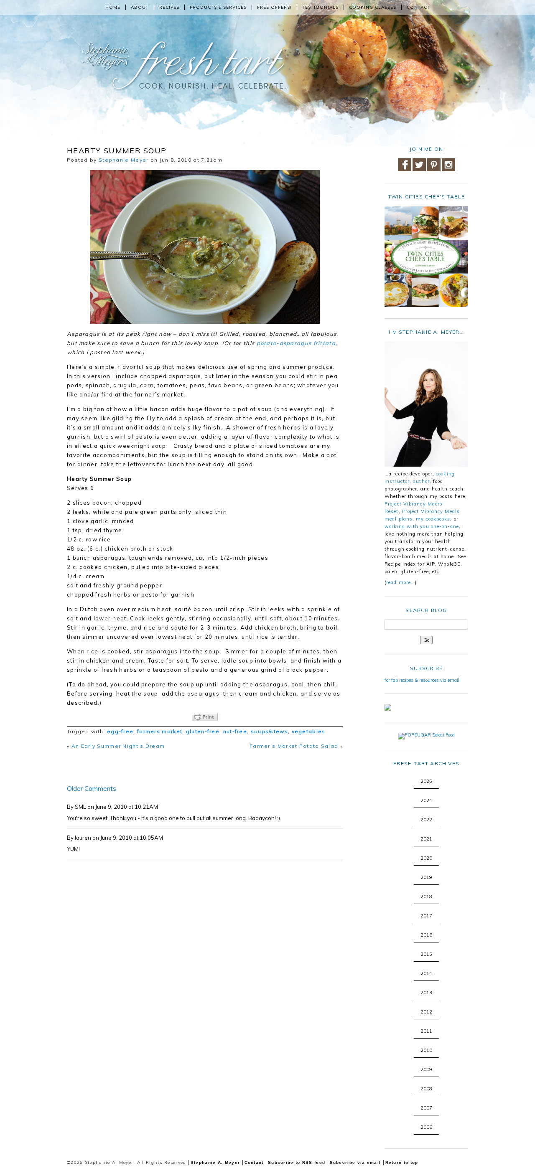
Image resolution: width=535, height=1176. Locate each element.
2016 (426, 935)
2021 (426, 839)
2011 (426, 1031)
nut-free (235, 731)
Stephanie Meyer (124, 160)
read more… (400, 582)
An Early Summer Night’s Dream (118, 746)
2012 (426, 1012)
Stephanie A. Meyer (215, 1162)
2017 (426, 916)
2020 (426, 858)
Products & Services (218, 7)
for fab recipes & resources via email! (423, 680)
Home (112, 7)
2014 (426, 973)
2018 (426, 896)
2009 (426, 1069)
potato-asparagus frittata (296, 343)
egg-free (120, 731)
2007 (426, 1108)
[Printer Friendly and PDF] (205, 717)
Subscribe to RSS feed (296, 1162)
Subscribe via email (355, 1162)
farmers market (159, 731)
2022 (426, 820)
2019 (426, 877)
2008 (426, 1089)
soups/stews (269, 731)
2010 (426, 1050)
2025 (426, 781)
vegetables (309, 731)
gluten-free (202, 731)
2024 (426, 800)
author (421, 481)
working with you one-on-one (422, 526)
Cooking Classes (372, 7)
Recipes (169, 7)
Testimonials (320, 7)
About (140, 7)
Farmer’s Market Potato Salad (294, 746)
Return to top (401, 1162)
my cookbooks (433, 519)
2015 (426, 954)
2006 (426, 1127)
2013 (426, 993)
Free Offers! (274, 7)
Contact (418, 7)
